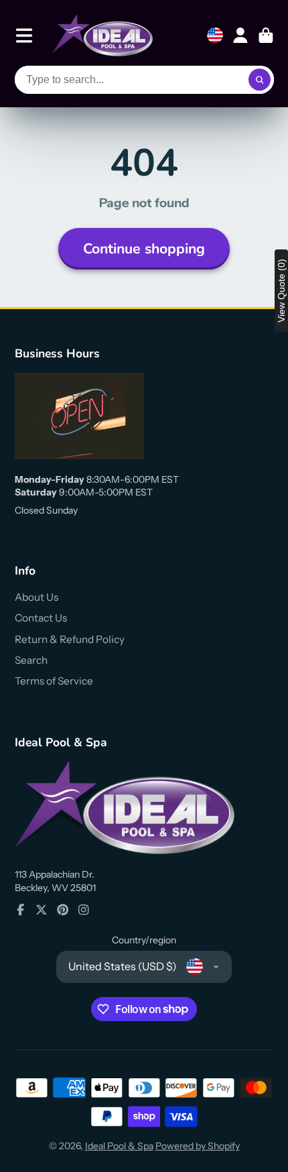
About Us (36, 597)
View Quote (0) (281, 291)
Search (31, 660)
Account (240, 35)
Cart (266, 35)
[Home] (102, 35)
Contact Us (41, 617)
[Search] (259, 79)
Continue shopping (144, 249)
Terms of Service (54, 681)
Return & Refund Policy (70, 639)
